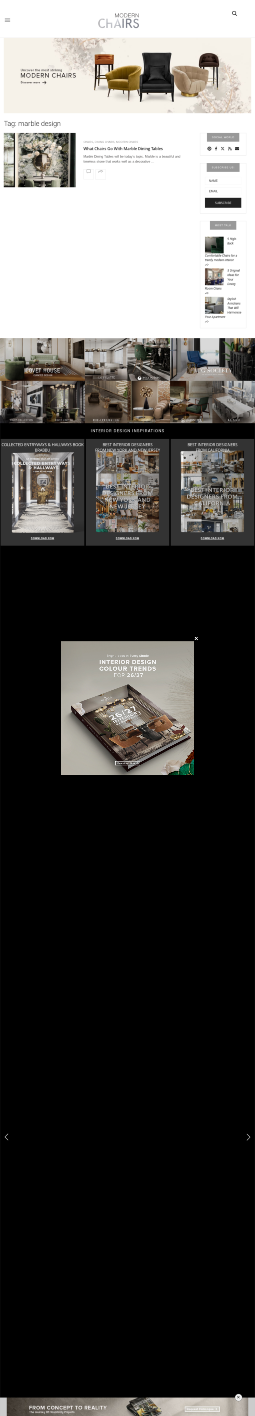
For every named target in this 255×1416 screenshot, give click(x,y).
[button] (248, 1137)
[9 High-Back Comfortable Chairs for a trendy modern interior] (216, 245)
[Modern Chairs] (117, 20)
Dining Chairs (105, 142)
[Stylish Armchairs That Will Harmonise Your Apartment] (216, 305)
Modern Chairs (127, 142)
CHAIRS (88, 142)
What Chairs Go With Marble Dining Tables (123, 148)
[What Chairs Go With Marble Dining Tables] (40, 162)
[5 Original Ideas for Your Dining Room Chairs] (216, 277)
